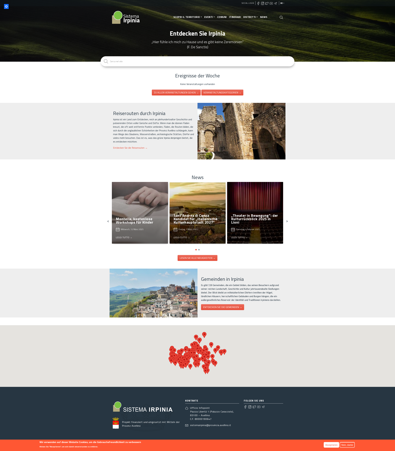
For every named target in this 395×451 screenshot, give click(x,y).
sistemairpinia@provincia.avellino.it (210, 425)
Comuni (222, 17)
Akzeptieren (331, 445)
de (281, 3)
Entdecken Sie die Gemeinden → (222, 307)
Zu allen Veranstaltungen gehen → (176, 92)
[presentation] (108, 221)
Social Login (248, 3)
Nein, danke (347, 445)
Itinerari (235, 17)
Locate (6, 6)
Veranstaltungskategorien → (222, 92)
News (263, 17)
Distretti (249, 17)
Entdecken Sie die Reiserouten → (130, 148)
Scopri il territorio (186, 17)
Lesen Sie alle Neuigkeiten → (197, 258)
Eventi (208, 17)
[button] (196, 249)
